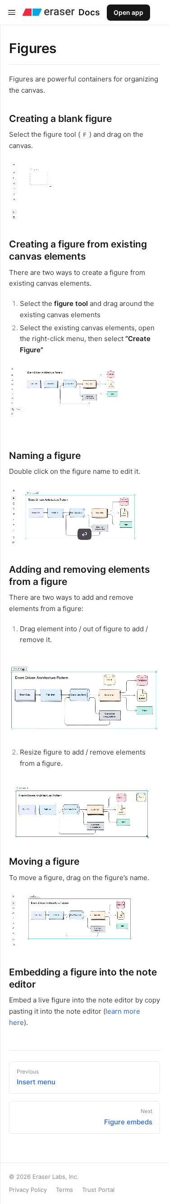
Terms (64, 1189)
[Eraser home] (49, 12)
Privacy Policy (28, 1189)
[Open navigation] (11, 12)
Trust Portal (98, 1189)
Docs (89, 12)
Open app (128, 12)
